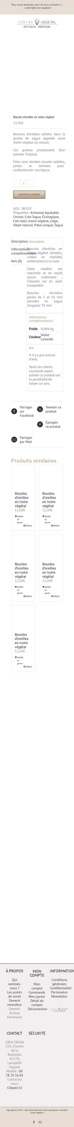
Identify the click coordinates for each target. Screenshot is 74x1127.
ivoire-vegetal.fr (37, 1112)
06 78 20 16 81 (14, 1073)
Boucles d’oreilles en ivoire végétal (21, 499)
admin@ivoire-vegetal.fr (38, 7)
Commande (37, 992)
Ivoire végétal (38, 221)
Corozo (18, 217)
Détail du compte (37, 1002)
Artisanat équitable (44, 212)
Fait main (20, 221)
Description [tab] (18, 241)
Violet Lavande (47, 337)
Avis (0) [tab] (16, 261)
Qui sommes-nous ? (14, 984)
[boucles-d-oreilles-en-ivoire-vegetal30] (37, 81)
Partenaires (59, 992)
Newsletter (59, 996)
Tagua (58, 225)
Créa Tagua (33, 217)
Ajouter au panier (29, 194)
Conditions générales (59, 982)
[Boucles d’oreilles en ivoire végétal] (23, 476)
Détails (29, 525)
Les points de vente (14, 994)
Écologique (50, 217)
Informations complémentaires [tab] (18, 251)
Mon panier (37, 996)
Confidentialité (60, 988)
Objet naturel (23, 225)
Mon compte (37, 986)
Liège (54, 221)
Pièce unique (43, 225)
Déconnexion (37, 1009)
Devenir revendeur (14, 1002)
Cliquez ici (14, 1087)
